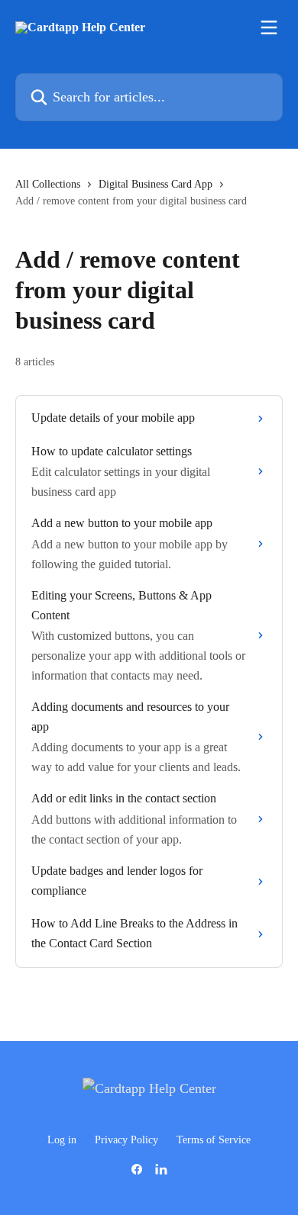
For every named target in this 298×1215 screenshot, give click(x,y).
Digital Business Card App (155, 184)
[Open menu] (269, 27)
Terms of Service (214, 1140)
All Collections (47, 184)
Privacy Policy (126, 1140)
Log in (61, 1140)
